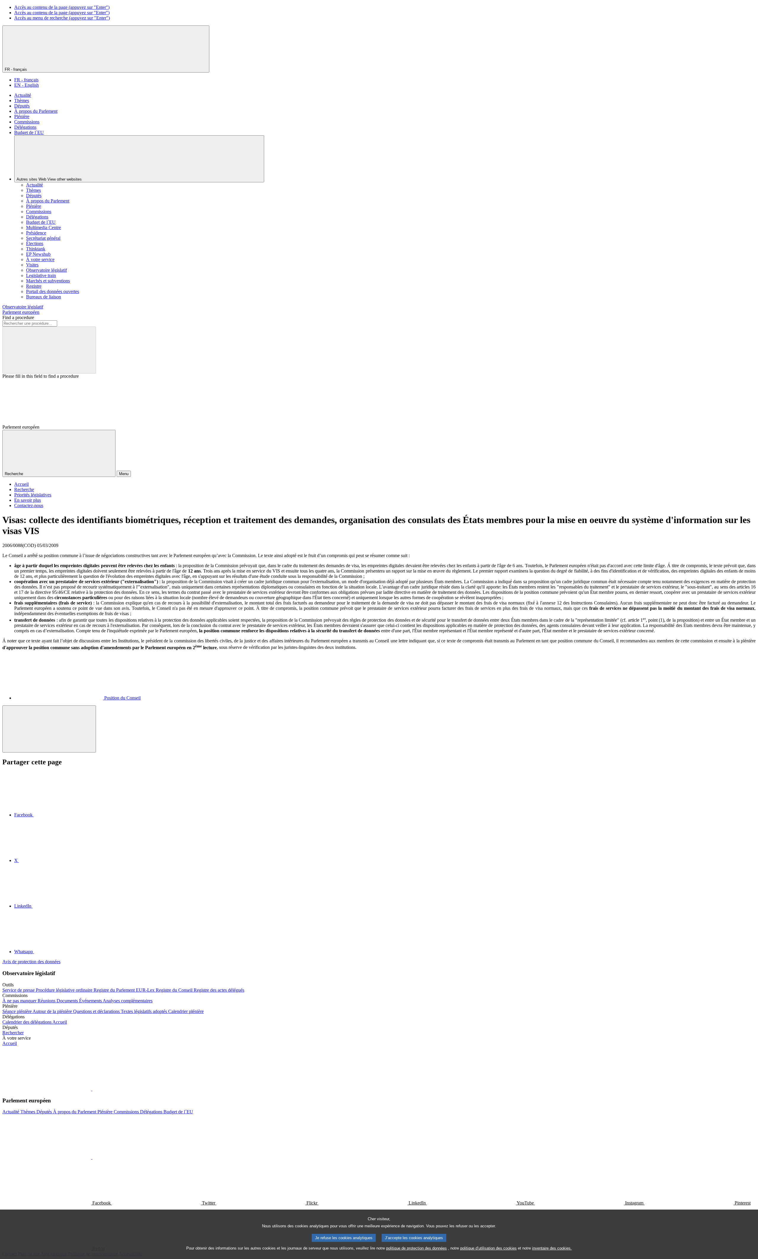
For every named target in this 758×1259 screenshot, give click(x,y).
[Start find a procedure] (49, 350)
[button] (91, 1088)
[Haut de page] (49, 728)
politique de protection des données (416, 1248)
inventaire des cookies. (552, 1248)
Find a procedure (18, 317)
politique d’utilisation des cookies (488, 1248)
